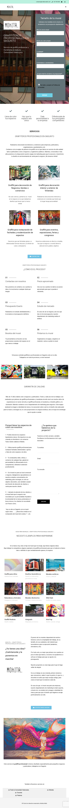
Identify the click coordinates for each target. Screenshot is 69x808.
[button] (35, 256)
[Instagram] (65, 1)
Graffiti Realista (9, 619)
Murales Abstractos (32, 598)
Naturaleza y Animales (12, 598)
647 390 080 (57, 2)
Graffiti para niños (10, 574)
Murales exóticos (52, 574)
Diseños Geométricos (33, 574)
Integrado (28, 619)
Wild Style (49, 598)
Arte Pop (49, 619)
